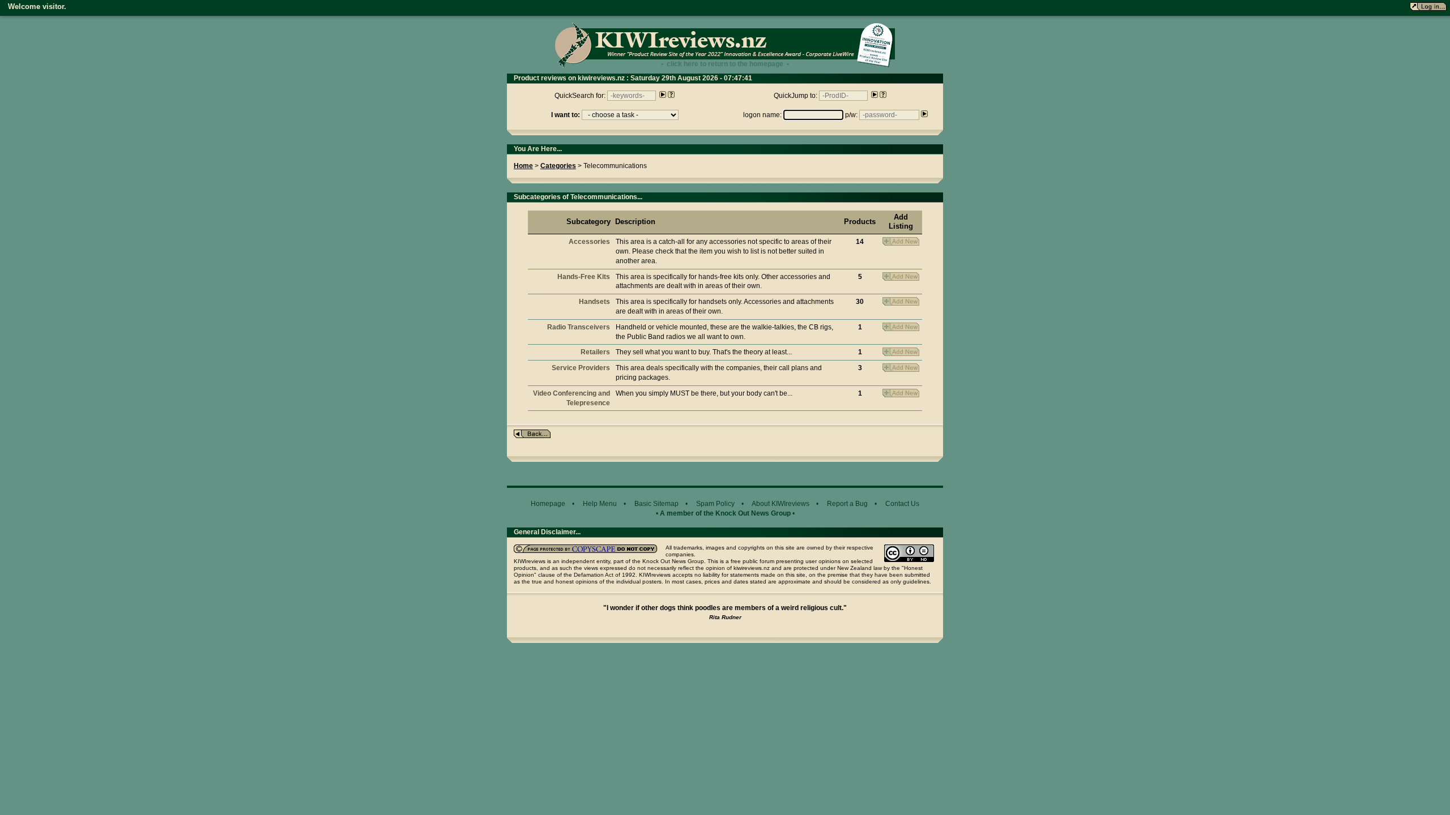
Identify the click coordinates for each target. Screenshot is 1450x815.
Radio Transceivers (578, 327)
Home (523, 166)
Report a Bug (847, 504)
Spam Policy (715, 504)
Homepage (548, 504)
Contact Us (902, 504)
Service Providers (581, 368)
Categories (558, 166)
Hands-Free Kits (583, 277)
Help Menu (600, 504)
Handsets (594, 302)
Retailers (595, 352)
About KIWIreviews (780, 504)
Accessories (589, 242)
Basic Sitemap (656, 504)
